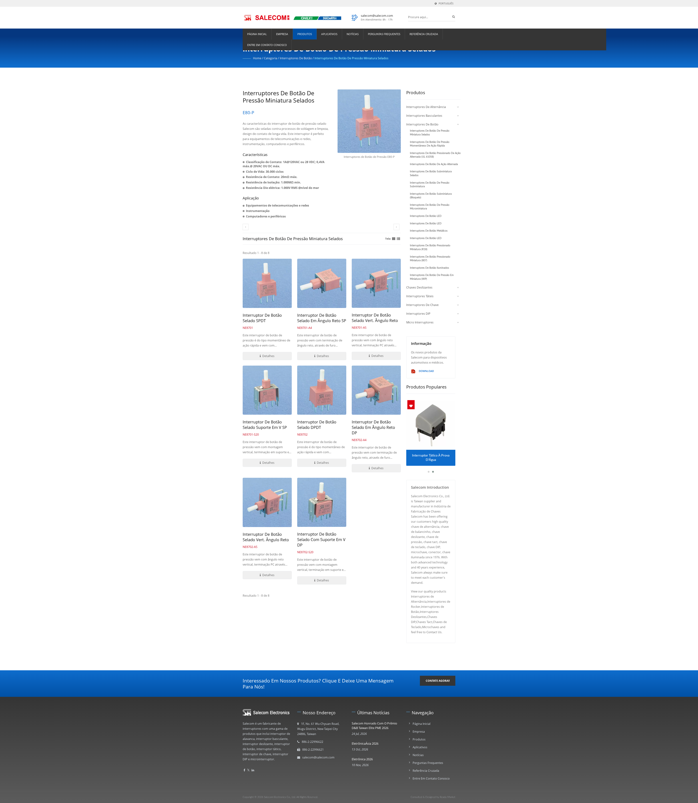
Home (257, 58)
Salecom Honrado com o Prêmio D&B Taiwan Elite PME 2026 (374, 725)
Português (446, 3)
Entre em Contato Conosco (267, 45)
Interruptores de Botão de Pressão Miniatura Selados (351, 58)
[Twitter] (248, 770)
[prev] (245, 227)
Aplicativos (329, 34)
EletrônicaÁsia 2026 (365, 744)
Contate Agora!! (438, 680)
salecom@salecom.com (377, 16)
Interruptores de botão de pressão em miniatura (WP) (432, 277)
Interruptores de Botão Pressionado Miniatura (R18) (430, 247)
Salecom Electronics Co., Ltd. (280, 797)
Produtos (304, 34)
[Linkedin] (253, 770)
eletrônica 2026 (362, 759)
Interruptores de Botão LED (426, 216)
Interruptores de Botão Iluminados (429, 268)
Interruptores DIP (418, 314)
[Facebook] (244, 770)
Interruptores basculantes (424, 116)
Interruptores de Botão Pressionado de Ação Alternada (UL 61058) (435, 155)
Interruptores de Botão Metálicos (429, 230)
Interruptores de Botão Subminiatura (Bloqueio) (431, 196)
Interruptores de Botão (296, 58)
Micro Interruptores (420, 322)
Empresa (282, 34)
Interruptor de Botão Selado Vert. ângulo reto (375, 317)
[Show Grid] (393, 238)
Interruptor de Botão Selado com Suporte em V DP (321, 539)
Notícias (353, 34)
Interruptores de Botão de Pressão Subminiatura (429, 184)
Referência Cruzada (424, 34)
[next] (396, 227)
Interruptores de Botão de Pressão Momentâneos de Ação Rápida (429, 144)
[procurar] (452, 17)
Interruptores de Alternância (426, 107)
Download (426, 371)
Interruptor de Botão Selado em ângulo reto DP (373, 427)
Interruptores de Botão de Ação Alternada (434, 164)
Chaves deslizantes (419, 287)
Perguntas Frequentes (384, 34)
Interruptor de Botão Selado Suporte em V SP (265, 424)
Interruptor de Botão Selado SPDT (262, 317)
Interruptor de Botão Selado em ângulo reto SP (321, 317)
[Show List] (398, 238)
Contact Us (434, 632)
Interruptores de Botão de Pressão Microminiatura (429, 207)
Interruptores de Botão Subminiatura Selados (431, 173)
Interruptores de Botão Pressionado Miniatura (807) (430, 258)
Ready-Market (447, 797)
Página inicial (257, 34)
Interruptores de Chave (422, 305)
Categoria (270, 58)
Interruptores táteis (420, 296)
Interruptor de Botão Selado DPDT (316, 424)
